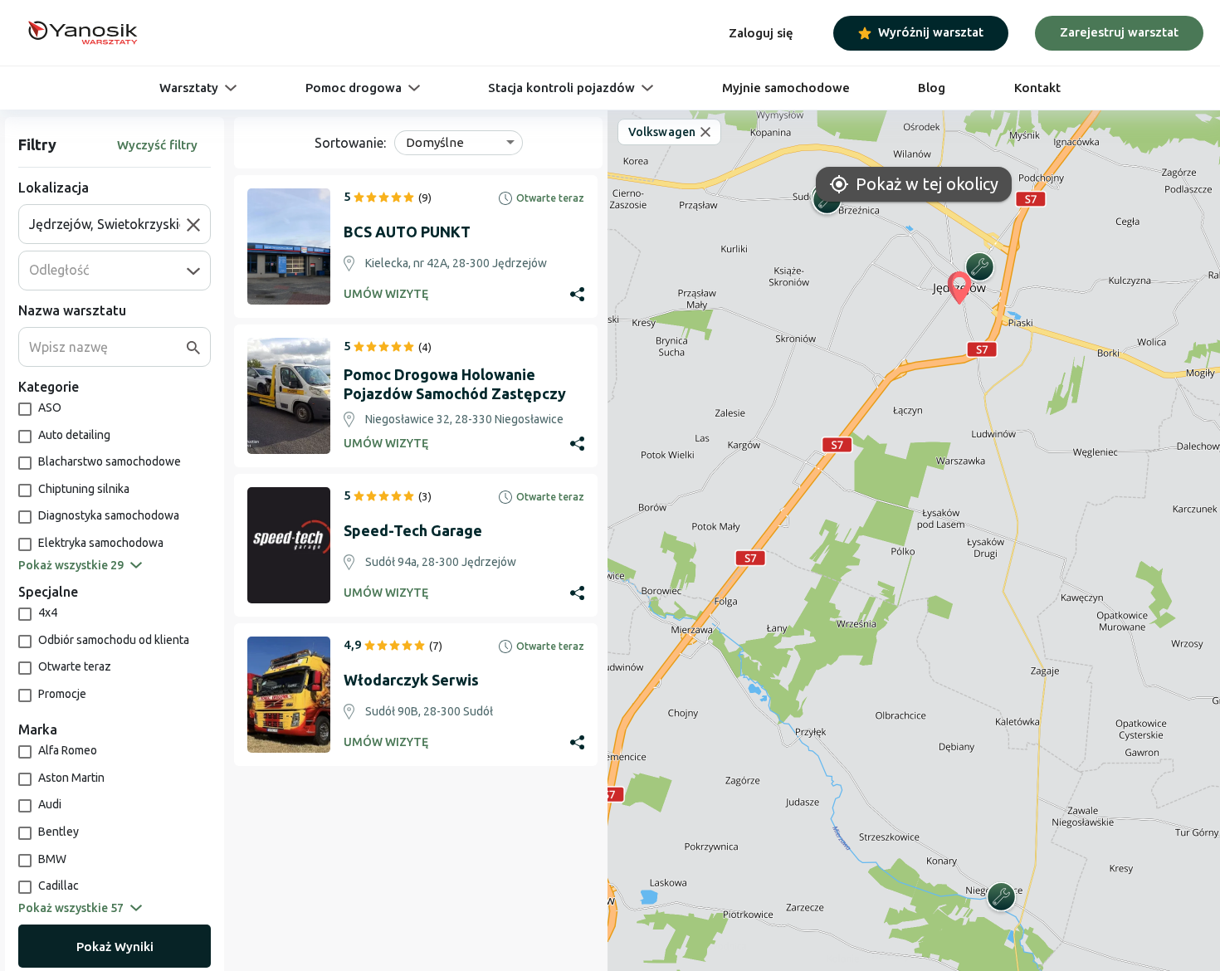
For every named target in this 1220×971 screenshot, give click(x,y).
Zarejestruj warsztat (1119, 32)
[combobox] (108, 224)
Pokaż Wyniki (115, 946)
